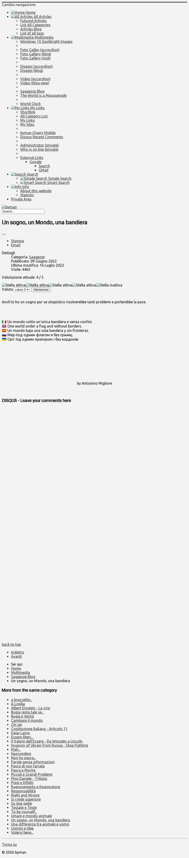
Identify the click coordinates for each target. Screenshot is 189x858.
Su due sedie (21, 803)
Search (44, 166)
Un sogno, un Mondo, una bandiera (40, 820)
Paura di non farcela (28, 766)
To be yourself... (24, 812)
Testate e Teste (24, 807)
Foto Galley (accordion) (39, 50)
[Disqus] (94, 465)
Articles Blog (30, 29)
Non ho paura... (23, 758)
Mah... (16, 749)
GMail (43, 170)
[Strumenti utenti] (4, 234)
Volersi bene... (22, 832)
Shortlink (27, 112)
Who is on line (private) (39, 149)
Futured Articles (33, 21)
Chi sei (16, 724)
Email (15, 245)
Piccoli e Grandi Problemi (32, 774)
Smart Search (58, 182)
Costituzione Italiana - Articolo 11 (39, 729)
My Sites (27, 124)
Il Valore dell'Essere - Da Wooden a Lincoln (47, 741)
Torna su (9, 844)
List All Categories (35, 25)
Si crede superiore (26, 799)
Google (35, 162)
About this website (35, 191)
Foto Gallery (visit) (35, 58)
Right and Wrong (25, 795)
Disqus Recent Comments (41, 137)
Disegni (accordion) (36, 66)
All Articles (42, 17)
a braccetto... (21, 700)
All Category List (34, 116)
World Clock (30, 104)
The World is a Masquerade (43, 95)
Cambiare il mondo (27, 720)
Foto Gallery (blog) (35, 54)
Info (25, 187)
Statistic (27, 195)
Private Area (21, 199)
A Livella (18, 704)
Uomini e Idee (22, 828)
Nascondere (21, 754)
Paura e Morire (23, 770)
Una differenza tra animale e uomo (40, 824)
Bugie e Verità (22, 716)
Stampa (17, 241)
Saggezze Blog (32, 91)
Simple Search (59, 178)
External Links (31, 158)
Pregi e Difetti (22, 783)
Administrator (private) (39, 145)
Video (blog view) (34, 83)
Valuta (7, 289)
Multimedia (43, 37)
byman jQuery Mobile (38, 133)
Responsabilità (23, 791)
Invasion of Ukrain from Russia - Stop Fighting (49, 745)
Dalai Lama (20, 733)
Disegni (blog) (31, 70)
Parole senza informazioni (33, 762)
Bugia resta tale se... (27, 712)
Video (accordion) (35, 79)
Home (30, 12)
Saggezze (37, 257)
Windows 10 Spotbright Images (46, 41)
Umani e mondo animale (31, 816)
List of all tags (32, 33)
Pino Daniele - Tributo (29, 778)
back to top (11, 644)
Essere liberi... (22, 737)
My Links (37, 108)
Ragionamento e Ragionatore (35, 787)
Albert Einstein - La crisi (30, 708)
